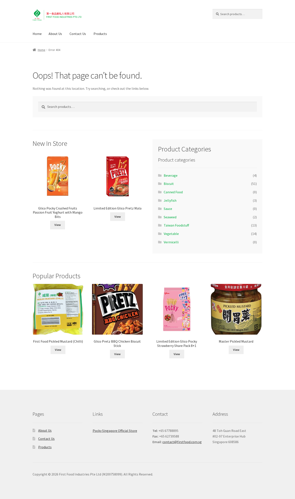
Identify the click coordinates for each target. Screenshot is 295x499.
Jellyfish (170, 200)
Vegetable (171, 233)
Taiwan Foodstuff (176, 225)
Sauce (168, 208)
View (57, 225)
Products (100, 33)
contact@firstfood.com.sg (182, 442)
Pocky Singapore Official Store (115, 430)
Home (37, 33)
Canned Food (173, 192)
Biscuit (169, 183)
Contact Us (78, 33)
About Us (55, 33)
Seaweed (170, 217)
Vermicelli (171, 242)
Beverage (171, 175)
